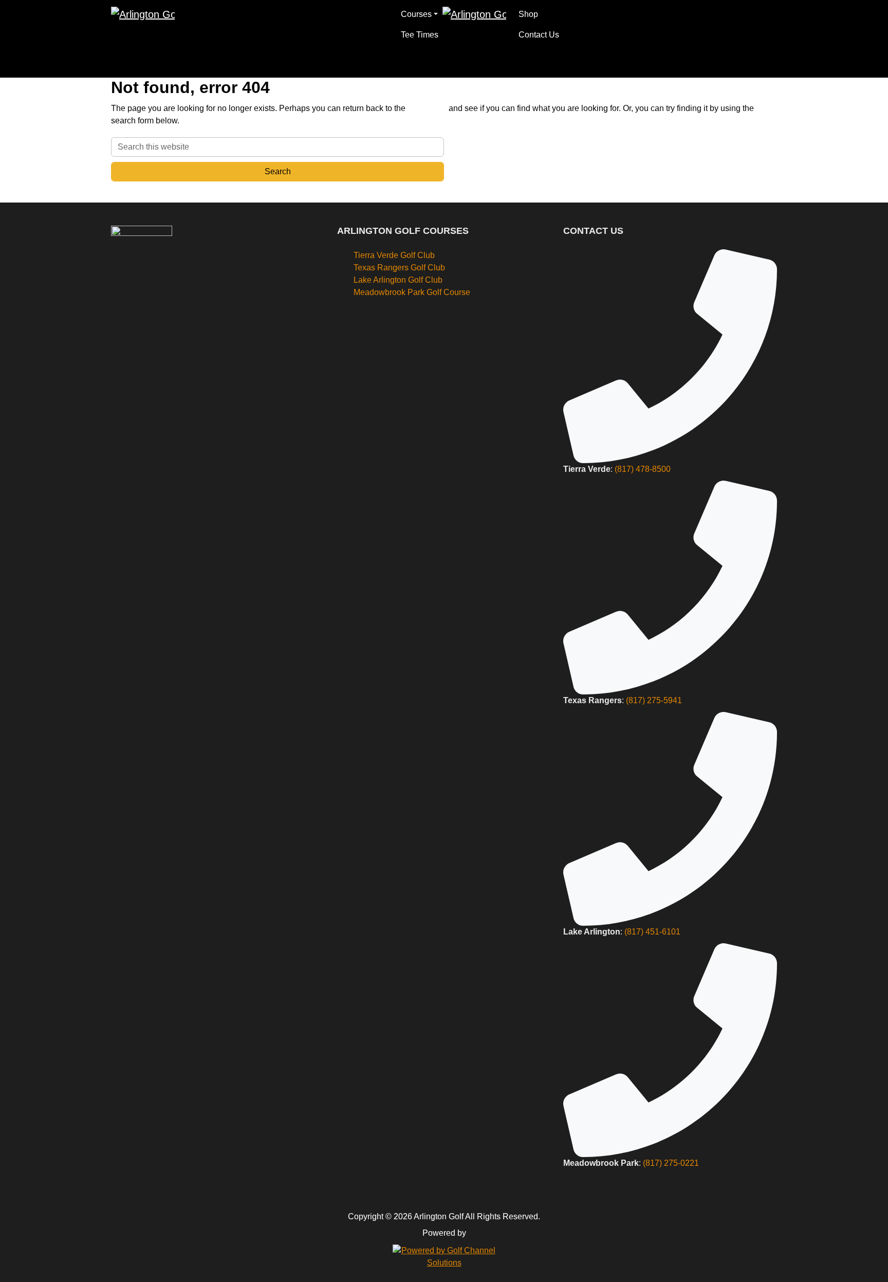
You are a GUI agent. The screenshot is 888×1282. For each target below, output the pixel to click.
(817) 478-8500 (643, 469)
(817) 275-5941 (654, 700)
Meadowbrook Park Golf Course (412, 292)
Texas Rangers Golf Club (399, 267)
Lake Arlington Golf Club (398, 280)
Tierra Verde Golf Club (394, 255)
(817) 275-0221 (671, 1163)
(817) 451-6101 (652, 931)
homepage (427, 108)
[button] (419, 14)
